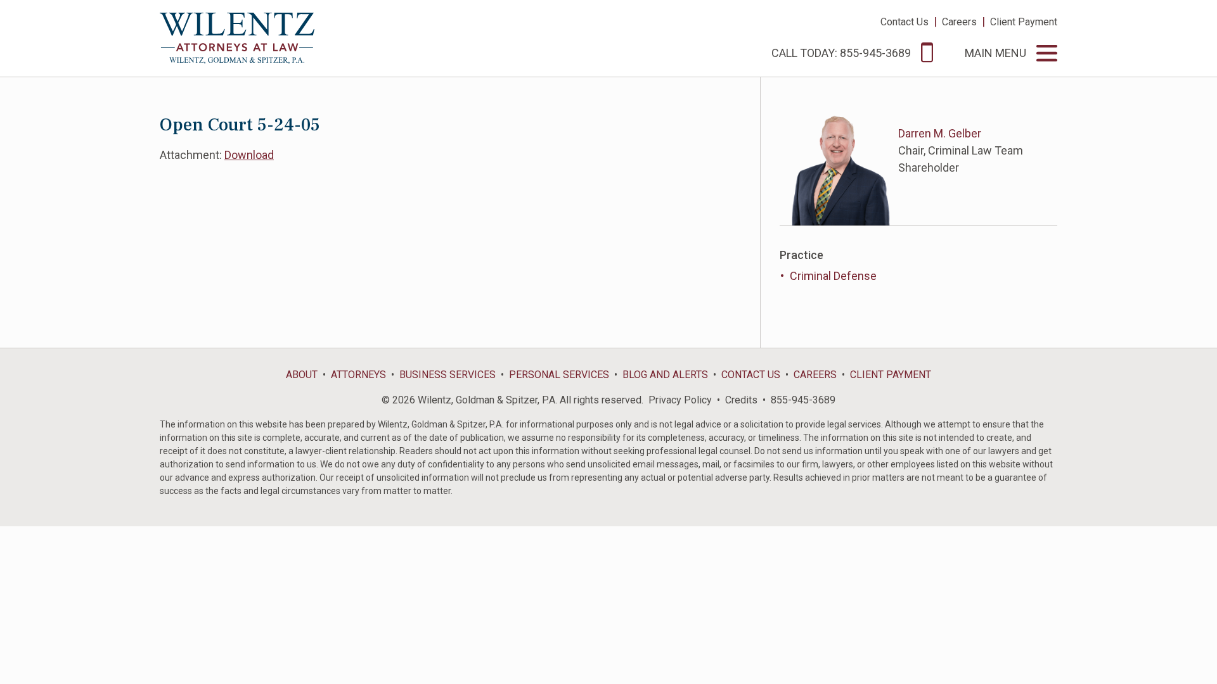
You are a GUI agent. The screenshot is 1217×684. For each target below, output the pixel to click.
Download (249, 155)
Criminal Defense (833, 275)
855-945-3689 (803, 400)
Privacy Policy (680, 400)
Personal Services (559, 375)
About (302, 375)
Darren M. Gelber (939, 133)
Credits (741, 400)
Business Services (447, 375)
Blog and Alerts (665, 375)
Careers (959, 22)
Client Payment (1023, 22)
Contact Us (904, 22)
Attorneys (358, 375)
